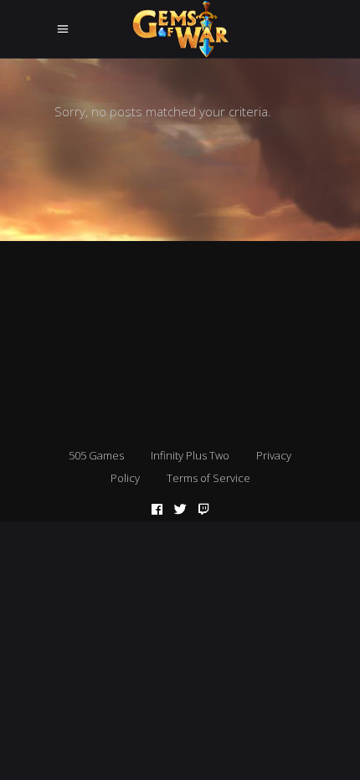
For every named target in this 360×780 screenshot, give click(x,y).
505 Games (96, 455)
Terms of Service (208, 477)
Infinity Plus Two (190, 455)
